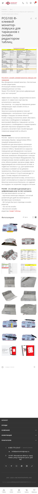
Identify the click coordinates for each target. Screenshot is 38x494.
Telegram (11, 466)
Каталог (5, 420)
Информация (7, 435)
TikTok (32, 466)
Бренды (4, 425)
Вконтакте (6, 466)
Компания (6, 430)
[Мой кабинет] (31, 3)
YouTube (16, 466)
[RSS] (31, 18)
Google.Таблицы (15, 211)
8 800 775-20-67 (14, 447)
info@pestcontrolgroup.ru (20, 451)
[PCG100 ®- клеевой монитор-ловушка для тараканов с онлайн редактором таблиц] (19, 60)
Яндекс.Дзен (27, 466)
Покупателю (6, 440)
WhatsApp (21, 466)
